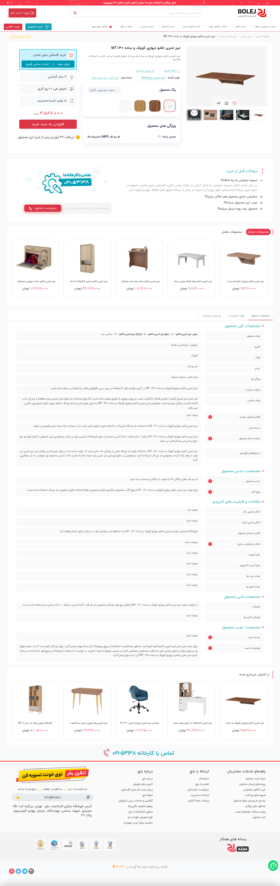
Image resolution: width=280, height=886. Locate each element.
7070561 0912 (27, 790)
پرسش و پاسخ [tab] (211, 316)
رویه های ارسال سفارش (252, 784)
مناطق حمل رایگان (255, 806)
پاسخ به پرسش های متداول (249, 801)
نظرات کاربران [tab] (236, 316)
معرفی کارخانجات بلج (141, 812)
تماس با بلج (202, 784)
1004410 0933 (52, 790)
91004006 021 (77, 790)
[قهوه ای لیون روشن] (140, 106)
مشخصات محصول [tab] (260, 316)
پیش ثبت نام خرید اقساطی (137, 790)
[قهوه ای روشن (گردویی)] (155, 106)
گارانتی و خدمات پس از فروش (135, 801)
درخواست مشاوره (45, 208)
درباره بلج (147, 778)
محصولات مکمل (232, 232)
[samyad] (40, 844)
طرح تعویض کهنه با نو (140, 817)
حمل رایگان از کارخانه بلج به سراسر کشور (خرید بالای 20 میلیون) (140, 3)
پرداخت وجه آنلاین (198, 801)
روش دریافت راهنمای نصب (250, 812)
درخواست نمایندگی (198, 790)
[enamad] (68, 845)
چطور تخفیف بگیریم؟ (140, 806)
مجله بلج (147, 795)
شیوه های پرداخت (20, 36)
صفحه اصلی (262, 36)
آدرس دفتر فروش (143, 784)
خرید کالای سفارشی (254, 790)
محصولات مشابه (258, 232)
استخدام (204, 778)
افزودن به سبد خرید (48, 124)
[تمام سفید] (125, 106)
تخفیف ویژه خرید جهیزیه (138, 823)
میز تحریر (246, 36)
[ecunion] (54, 844)
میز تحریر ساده (228, 36)
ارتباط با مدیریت (199, 795)
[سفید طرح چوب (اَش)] (170, 106)
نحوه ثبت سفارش (255, 778)
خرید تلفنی (13, 27)
